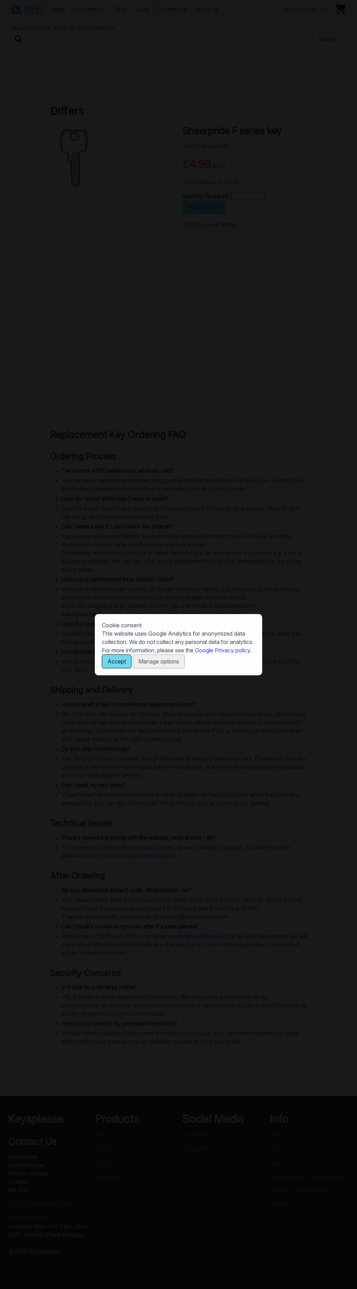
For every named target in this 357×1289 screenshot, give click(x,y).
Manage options (158, 661)
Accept (116, 661)
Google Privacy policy (222, 650)
